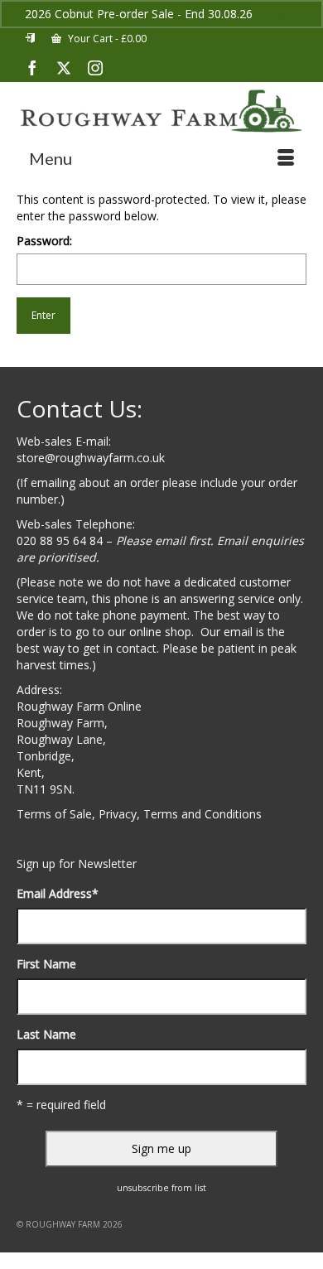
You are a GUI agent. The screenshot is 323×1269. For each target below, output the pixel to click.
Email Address (58, 893)
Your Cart (106, 38)
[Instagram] (95, 67)
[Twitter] (64, 67)
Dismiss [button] (277, 14)
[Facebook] (32, 67)
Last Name (46, 1034)
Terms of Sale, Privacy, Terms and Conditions (139, 814)
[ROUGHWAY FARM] (161, 111)
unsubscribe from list (161, 1188)
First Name (46, 964)
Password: (44, 240)
